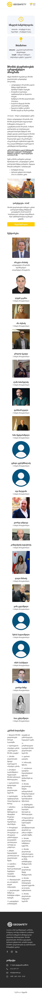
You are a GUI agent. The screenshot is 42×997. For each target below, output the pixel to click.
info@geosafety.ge (15, 972)
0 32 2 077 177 (14, 969)
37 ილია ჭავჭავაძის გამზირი (19, 965)
